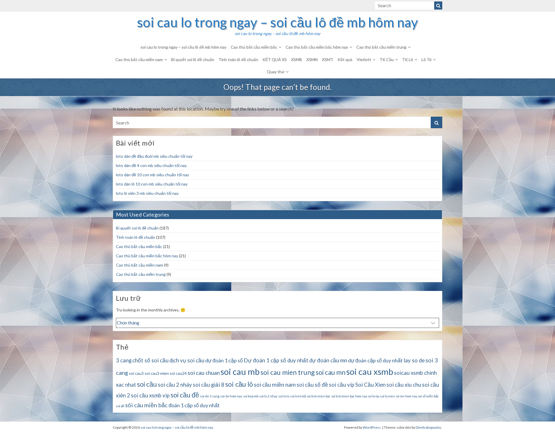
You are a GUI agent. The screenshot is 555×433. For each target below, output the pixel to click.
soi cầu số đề (312, 384)
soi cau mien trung (287, 372)
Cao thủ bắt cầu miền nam (139, 59)
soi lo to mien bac (318, 396)
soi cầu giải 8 (208, 384)
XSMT (327, 59)
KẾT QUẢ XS (274, 59)
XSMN (312, 59)
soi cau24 (178, 373)
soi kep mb (250, 396)
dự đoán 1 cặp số (224, 360)
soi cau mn (330, 372)
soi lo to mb (298, 396)
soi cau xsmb (369, 371)
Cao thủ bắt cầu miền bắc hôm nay (317, 47)
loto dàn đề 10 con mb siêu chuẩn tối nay (152, 174)
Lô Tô (426, 59)
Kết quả (345, 59)
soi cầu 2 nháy (175, 384)
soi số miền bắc (428, 396)
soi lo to (283, 396)
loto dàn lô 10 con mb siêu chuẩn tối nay (152, 183)
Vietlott (364, 59)
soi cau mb (240, 371)
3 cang (124, 360)
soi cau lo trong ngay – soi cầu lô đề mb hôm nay (277, 22)
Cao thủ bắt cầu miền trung (381, 47)
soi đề (120, 406)
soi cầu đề (185, 395)
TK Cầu (387, 59)
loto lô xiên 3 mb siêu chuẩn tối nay (147, 193)
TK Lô (407, 59)
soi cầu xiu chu (403, 384)
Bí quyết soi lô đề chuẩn (192, 59)
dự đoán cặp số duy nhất (375, 360)
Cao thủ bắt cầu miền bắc (254, 47)
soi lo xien (387, 396)
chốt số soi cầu (150, 360)
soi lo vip (373, 396)
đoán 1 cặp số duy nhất (194, 405)
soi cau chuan (204, 372)
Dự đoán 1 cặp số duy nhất (276, 360)
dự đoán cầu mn (328, 360)
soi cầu (147, 384)
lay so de (414, 360)
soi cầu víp (341, 384)
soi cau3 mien (157, 373)
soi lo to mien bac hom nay (349, 396)
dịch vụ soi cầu (186, 360)
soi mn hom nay (406, 396)
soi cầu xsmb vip (150, 395)
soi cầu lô (239, 384)
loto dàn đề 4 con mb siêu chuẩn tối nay (151, 165)
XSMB (296, 59)
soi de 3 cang (209, 396)
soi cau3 (136, 373)
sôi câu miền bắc (146, 404)
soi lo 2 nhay (268, 396)
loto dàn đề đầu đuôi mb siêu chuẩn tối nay (154, 156)
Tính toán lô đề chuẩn (238, 59)
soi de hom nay (231, 396)
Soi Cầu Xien (370, 384)
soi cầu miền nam (275, 384)
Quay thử (275, 71)
